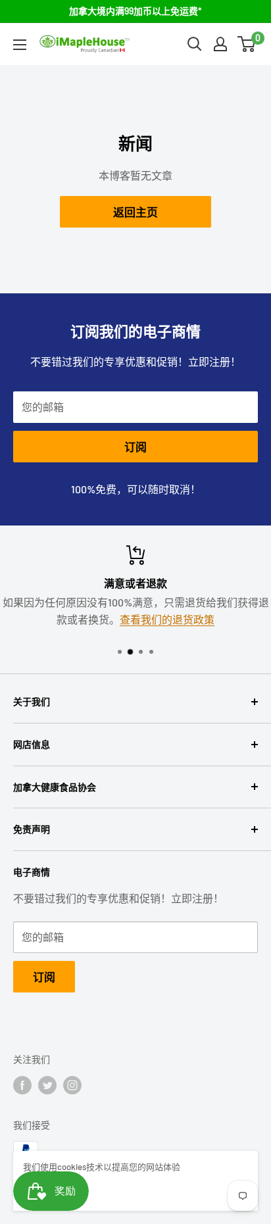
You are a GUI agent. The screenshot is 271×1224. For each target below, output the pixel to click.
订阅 (135, 446)
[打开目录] (19, 44)
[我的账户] (220, 44)
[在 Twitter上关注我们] (47, 1085)
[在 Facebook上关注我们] (22, 1085)
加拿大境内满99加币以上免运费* (135, 10)
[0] (247, 44)
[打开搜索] (194, 44)
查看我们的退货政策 (167, 619)
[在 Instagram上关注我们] (72, 1085)
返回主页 (135, 211)
